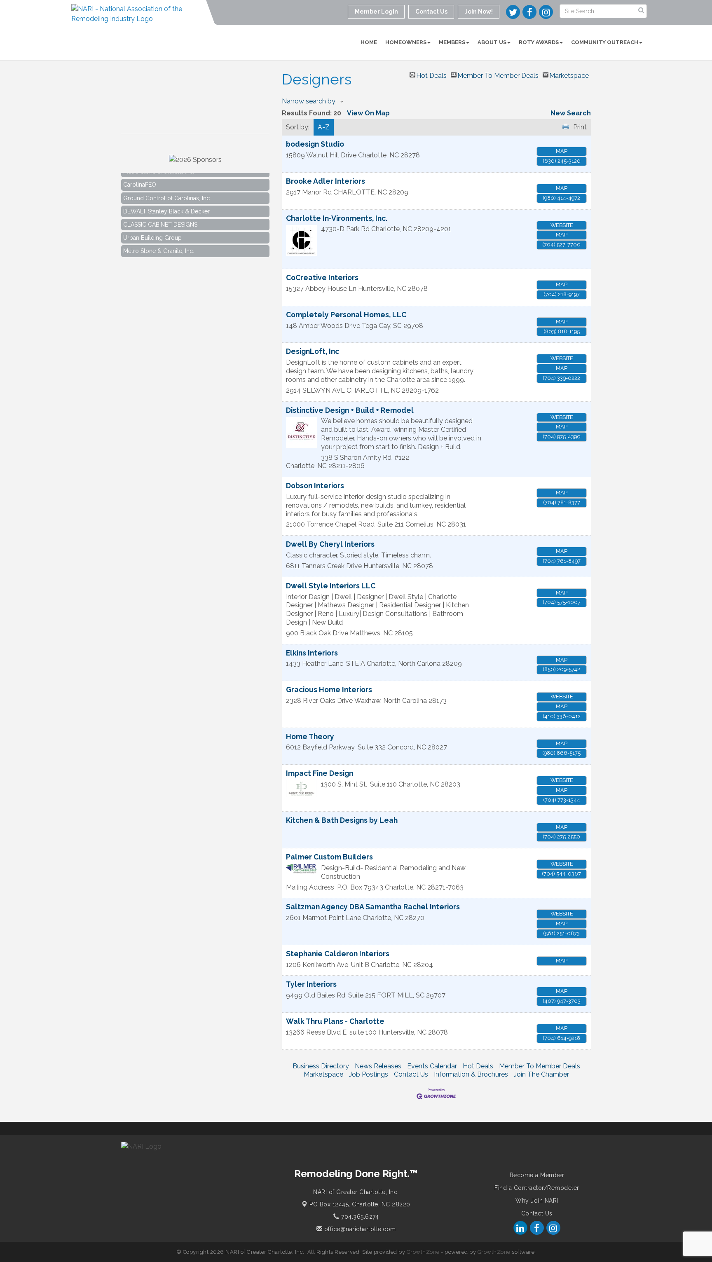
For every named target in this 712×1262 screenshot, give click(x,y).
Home (369, 42)
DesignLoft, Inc (312, 351)
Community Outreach (604, 42)
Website (561, 225)
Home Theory (310, 736)
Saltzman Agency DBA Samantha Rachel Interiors (373, 906)
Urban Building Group (152, 228)
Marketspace (569, 74)
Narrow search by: (309, 101)
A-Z (324, 127)
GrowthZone (423, 1252)
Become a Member (537, 1175)
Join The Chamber (541, 1074)
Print (580, 127)
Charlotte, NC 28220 (359, 1204)
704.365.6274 (359, 1216)
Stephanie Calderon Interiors (337, 953)
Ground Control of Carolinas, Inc (166, 188)
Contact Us (411, 1074)
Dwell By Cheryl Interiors (330, 544)
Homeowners (405, 42)
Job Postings (368, 1074)
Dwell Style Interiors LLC (330, 585)
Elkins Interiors (312, 653)
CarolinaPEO (139, 175)
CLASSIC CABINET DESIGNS (160, 215)
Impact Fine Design (319, 773)
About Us (492, 42)
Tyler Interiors (311, 984)
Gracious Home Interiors (329, 689)
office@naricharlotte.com (359, 1229)
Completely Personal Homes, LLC (346, 314)
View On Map (368, 113)
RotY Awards (539, 42)
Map (561, 151)
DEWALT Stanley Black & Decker (166, 202)
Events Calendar (432, 1066)
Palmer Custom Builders (329, 856)
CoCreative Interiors (322, 277)
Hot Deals (431, 74)
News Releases (378, 1066)
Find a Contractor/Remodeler (536, 1188)
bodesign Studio (315, 144)
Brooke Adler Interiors (325, 181)
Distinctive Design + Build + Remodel (350, 410)
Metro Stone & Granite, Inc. (158, 241)
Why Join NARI (536, 1200)
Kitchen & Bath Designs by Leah (342, 820)
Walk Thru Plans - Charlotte (335, 1021)
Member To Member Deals (498, 74)
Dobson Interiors (315, 485)
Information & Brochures (471, 1074)
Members (452, 42)
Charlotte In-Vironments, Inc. (336, 218)
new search (570, 113)
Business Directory (321, 1066)
